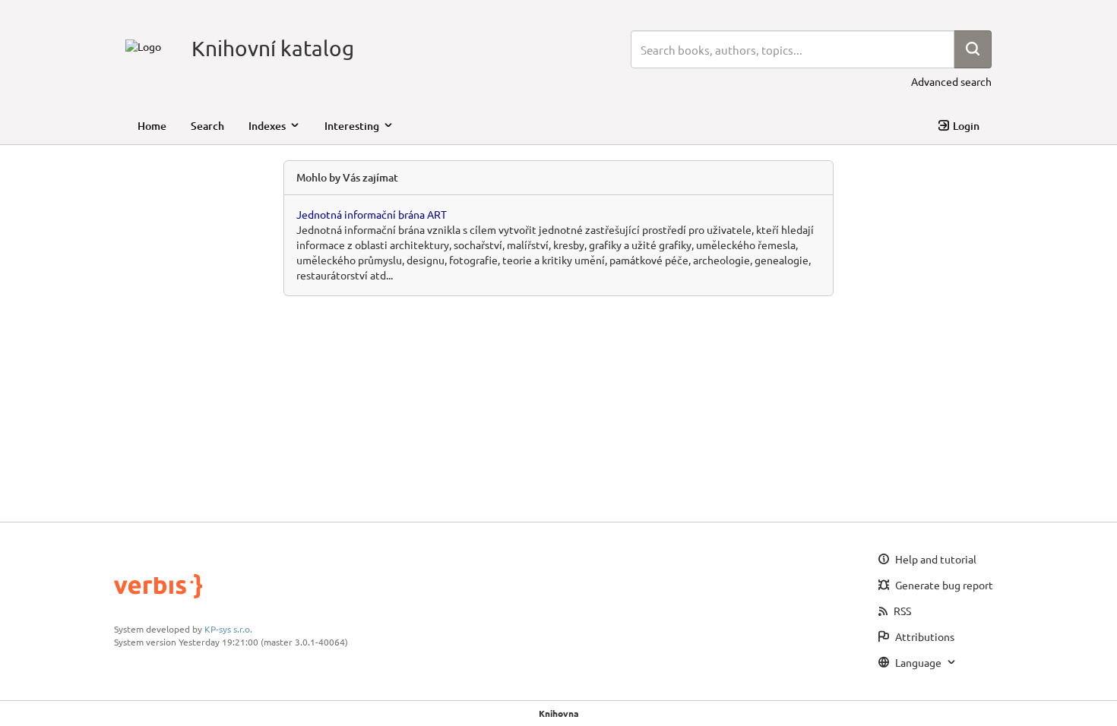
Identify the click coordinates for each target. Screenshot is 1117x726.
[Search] (973, 49)
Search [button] (207, 125)
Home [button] (152, 125)
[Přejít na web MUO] (143, 45)
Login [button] (966, 125)
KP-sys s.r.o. (228, 629)
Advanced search (951, 81)
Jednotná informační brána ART (371, 214)
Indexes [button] (267, 125)
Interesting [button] (351, 125)
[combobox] (792, 49)
